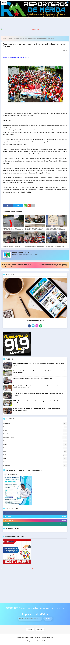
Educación (6, 434)
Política (10, 38)
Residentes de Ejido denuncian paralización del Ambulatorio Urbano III (55, 229)
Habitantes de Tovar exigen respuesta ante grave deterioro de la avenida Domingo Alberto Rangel (13, 229)
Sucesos (5, 462)
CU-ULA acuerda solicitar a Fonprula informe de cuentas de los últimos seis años (34, 229)
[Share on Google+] (29, 205)
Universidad (6, 465)
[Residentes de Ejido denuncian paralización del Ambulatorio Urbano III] (56, 221)
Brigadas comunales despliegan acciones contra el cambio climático (32, 378)
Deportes (5, 430)
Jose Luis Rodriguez (42, 641)
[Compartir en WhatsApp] (25, 205)
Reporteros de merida (20, 252)
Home (4, 38)
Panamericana (7, 448)
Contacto (39, 629)
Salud (4, 458)
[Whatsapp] (40, 325)
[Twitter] (33, 325)
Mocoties (5, 441)
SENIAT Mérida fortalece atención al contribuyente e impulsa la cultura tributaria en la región (55, 246)
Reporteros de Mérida (31, 637)
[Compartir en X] (18, 205)
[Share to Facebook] (8, 205)
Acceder (30, 629)
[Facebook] (29, 325)
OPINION (5, 444)
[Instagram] (36, 325)
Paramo (5, 451)
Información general (8, 437)
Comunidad (6, 423)
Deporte (5, 427)
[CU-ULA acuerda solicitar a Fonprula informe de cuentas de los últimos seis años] (35, 221)
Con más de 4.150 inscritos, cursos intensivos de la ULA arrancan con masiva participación (12, 246)
